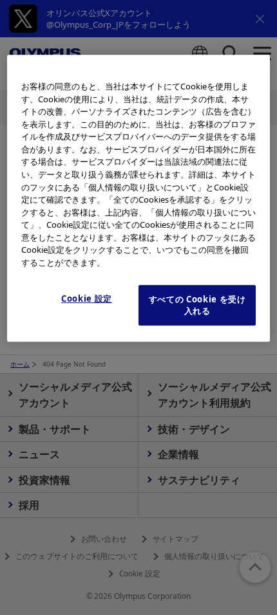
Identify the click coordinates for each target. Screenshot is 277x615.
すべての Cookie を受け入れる (197, 305)
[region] (139, 198)
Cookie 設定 (86, 298)
